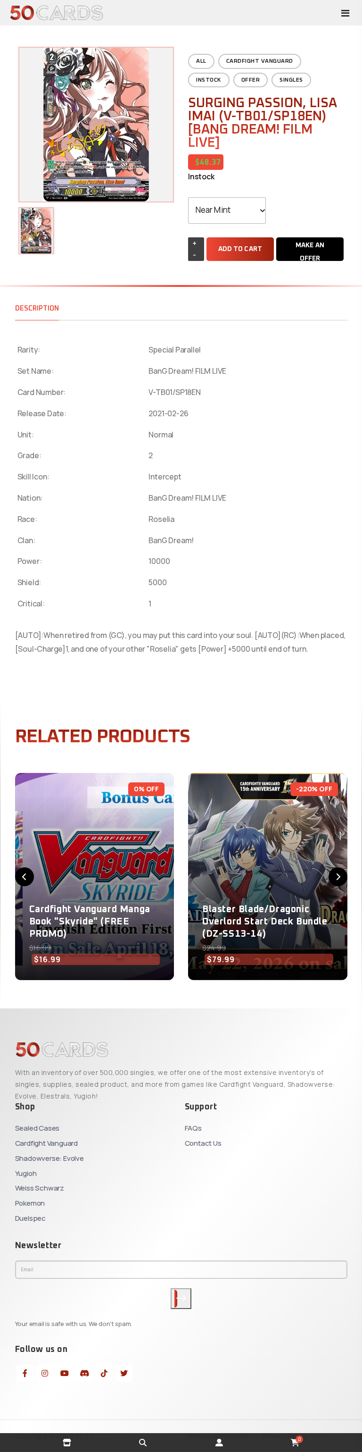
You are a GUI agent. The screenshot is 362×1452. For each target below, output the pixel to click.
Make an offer (310, 251)
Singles (291, 80)
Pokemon (30, 1203)
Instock (209, 80)
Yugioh (26, 1173)
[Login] (219, 1442)
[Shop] (67, 1442)
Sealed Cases (37, 1128)
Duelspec (30, 1218)
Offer (250, 80)
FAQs (193, 1128)
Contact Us (203, 1143)
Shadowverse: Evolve (49, 1158)
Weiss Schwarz (39, 1188)
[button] (24, 876)
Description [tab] (37, 308)
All (201, 61)
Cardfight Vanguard (259, 61)
